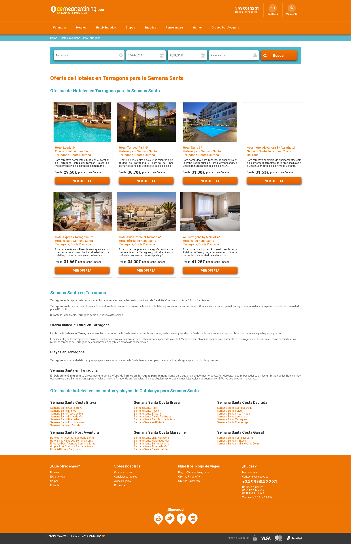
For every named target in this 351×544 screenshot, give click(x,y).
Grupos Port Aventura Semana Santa (71, 446)
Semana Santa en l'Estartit (149, 422)
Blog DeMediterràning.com (193, 472)
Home (53, 38)
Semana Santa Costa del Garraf (235, 437)
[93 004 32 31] (236, 8)
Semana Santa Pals (145, 407)
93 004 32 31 (248, 8)
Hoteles (81, 27)
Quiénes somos (123, 472)
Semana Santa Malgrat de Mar (151, 440)
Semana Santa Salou (229, 410)
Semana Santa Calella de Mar (151, 449)
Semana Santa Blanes (63, 410)
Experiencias (57, 476)
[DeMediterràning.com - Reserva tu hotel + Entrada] (77, 10)
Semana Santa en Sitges (231, 440)
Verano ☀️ (60, 27)
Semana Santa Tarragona (232, 419)
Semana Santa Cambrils (231, 416)
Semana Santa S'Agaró (147, 413)
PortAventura (174, 27)
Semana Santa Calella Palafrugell (153, 416)
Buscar (279, 55)
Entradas (150, 27)
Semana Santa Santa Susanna (151, 443)
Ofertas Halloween (189, 481)
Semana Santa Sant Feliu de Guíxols (154, 419)
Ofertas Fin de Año (189, 476)
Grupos (130, 27)
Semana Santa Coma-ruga (232, 422)
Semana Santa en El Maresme (151, 437)
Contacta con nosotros (255, 476)
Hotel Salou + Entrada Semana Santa (71, 440)
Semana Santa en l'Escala (65, 425)
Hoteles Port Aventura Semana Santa (72, 437)
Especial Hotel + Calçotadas (66, 449)
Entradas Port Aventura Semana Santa (72, 443)
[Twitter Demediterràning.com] (170, 518)
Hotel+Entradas (106, 27)
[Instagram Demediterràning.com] (193, 518)
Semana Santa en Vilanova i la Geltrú (238, 443)
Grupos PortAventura (225, 27)
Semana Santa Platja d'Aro (65, 419)
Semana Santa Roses (146, 410)
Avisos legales (122, 481)
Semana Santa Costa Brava (66, 407)
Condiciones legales (125, 476)
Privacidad (120, 485)
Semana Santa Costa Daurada (234, 407)
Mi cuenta (291, 14)
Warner (197, 27)
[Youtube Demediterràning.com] (158, 518)
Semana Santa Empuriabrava (67, 422)
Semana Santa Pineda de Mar (151, 446)
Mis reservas (249, 472)
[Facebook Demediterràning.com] (181, 518)
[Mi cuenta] (292, 8)
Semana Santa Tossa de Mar (67, 413)
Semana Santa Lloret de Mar (66, 416)
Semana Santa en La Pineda (233, 413)
